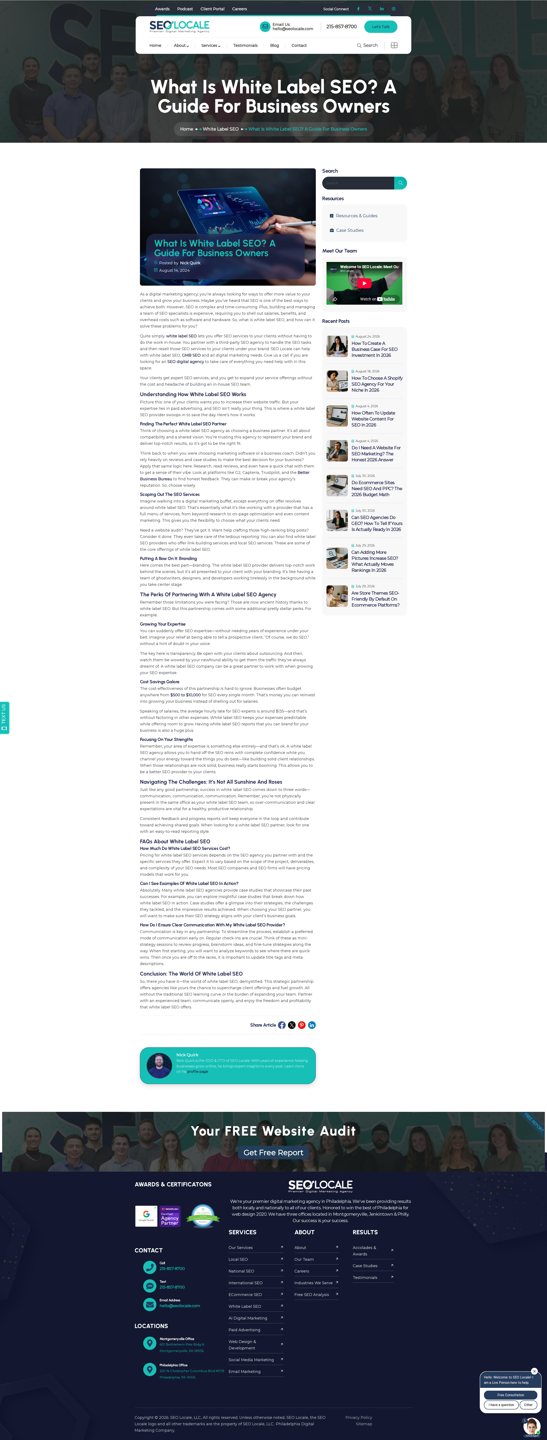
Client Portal (213, 9)
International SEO (246, 1283)
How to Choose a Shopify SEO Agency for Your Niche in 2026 (377, 384)
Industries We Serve (313, 1283)
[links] (179, 26)
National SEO (241, 1271)
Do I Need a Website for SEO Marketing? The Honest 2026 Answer (376, 453)
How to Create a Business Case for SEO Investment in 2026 (374, 349)
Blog (274, 45)
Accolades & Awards (364, 1250)
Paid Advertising (244, 1330)
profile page (197, 1072)
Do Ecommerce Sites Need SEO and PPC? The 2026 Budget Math (376, 488)
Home (155, 45)
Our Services (241, 1247)
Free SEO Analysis (311, 1294)
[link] (265, 26)
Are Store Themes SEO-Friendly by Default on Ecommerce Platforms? (375, 599)
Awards (162, 9)
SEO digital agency (186, 361)
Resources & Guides (357, 215)
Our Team (304, 1259)
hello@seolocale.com (293, 29)
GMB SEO (191, 355)
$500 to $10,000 (186, 695)
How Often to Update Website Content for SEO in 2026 (373, 419)
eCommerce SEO (245, 1294)
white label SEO (181, 336)
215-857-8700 (341, 26)
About (180, 45)
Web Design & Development (242, 1344)
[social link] (282, 1025)
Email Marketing (245, 1371)
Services (209, 45)
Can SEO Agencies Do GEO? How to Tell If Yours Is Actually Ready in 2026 (376, 523)
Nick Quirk (190, 263)
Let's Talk (381, 27)
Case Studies (350, 230)
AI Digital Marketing (248, 1318)
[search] (400, 183)
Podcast (185, 9)
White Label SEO (245, 1306)
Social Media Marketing (251, 1360)
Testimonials (245, 45)
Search (370, 45)
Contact (299, 45)
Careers (239, 9)
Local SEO (238, 1259)
